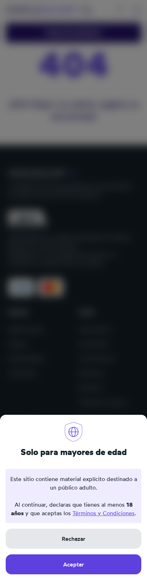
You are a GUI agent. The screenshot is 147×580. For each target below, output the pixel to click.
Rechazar (73, 538)
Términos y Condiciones (103, 513)
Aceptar (73, 564)
